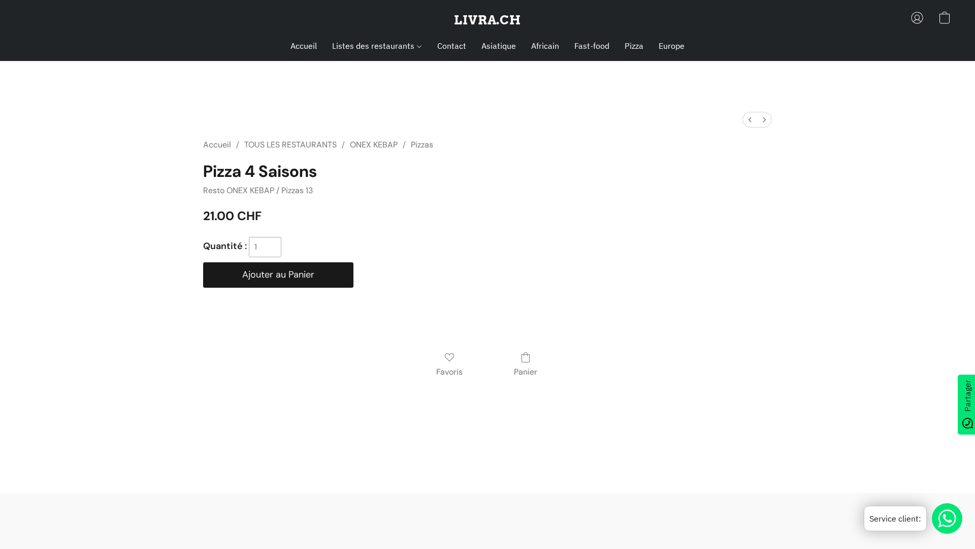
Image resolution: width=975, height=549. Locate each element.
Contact (451, 46)
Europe (672, 46)
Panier (525, 372)
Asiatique (498, 46)
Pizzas (422, 144)
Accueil (303, 46)
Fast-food (591, 46)
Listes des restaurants (374, 46)
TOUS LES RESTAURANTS (290, 144)
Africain (545, 46)
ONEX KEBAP (374, 144)
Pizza (634, 46)
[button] (487, 20)
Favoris (449, 372)
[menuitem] (750, 119)
